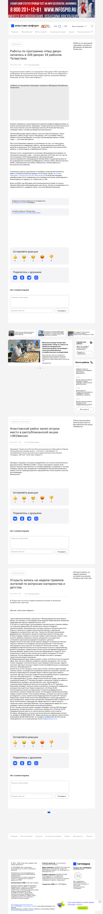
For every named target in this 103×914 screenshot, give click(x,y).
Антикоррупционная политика (21, 904)
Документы (78, 836)
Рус (55, 26)
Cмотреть (83, 908)
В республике (18, 573)
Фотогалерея (41, 32)
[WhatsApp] (36, 278)
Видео (67, 836)
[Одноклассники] (22, 278)
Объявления (26, 32)
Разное (89, 836)
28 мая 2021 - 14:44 (15, 593)
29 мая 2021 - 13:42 (15, 442)
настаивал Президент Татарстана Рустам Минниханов (35, 174)
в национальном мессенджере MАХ (26, 213)
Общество (16, 44)
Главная (14, 32)
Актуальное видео (58, 32)
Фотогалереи (26, 836)
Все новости (84, 409)
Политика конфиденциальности (22, 910)
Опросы (38, 836)
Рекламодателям (85, 32)
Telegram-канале (20, 202)
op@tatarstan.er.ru (50, 719)
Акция (71, 32)
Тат (65, 26)
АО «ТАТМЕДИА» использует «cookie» (24, 906)
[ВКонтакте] (15, 278)
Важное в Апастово (20, 421)
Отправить (62, 311)
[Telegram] (29, 278)
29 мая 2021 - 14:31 (15, 64)
